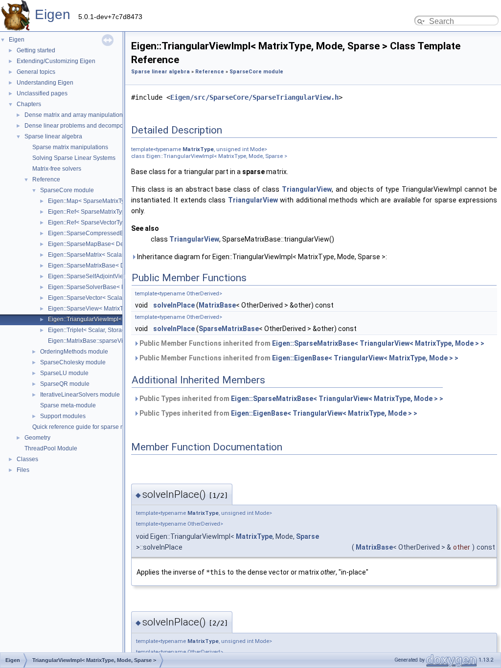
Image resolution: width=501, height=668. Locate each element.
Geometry (37, 437)
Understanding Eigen (45, 82)
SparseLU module (64, 373)
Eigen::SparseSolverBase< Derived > (97, 287)
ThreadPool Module (50, 448)
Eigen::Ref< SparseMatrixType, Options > (102, 211)
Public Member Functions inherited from (311, 343)
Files (23, 470)
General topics (36, 71)
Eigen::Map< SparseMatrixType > (92, 201)
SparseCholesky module (73, 362)
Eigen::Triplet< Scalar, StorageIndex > (98, 330)
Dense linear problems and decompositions (82, 125)
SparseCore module (67, 190)
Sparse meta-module (68, 405)
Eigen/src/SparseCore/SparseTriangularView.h (254, 97)
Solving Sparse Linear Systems (73, 158)
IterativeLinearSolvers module (80, 394)
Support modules (63, 416)
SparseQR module (65, 383)
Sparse (307, 536)
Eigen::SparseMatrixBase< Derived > (97, 265)
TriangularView (307, 189)
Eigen (52, 14)
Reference (46, 179)
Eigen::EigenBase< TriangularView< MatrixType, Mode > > (365, 358)
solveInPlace (174, 305)
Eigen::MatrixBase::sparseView (89, 340)
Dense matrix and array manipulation (73, 114)
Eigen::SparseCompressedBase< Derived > (106, 233)
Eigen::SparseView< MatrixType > (92, 308)
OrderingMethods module (74, 351)
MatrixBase (217, 305)
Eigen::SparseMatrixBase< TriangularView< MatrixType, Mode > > (378, 343)
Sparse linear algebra (53, 136)
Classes (27, 459)
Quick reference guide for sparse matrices (87, 426)
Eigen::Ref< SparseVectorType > (91, 222)
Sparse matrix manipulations (70, 147)
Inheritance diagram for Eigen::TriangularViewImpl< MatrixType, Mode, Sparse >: (261, 257)
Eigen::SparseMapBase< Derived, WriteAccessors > (117, 244)
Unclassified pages (42, 93)
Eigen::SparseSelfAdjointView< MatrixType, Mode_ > (118, 276)
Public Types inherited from (290, 398)
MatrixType (198, 149)
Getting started (36, 50)
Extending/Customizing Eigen (56, 61)
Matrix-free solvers (56, 168)
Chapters (29, 104)
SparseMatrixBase (229, 329)
